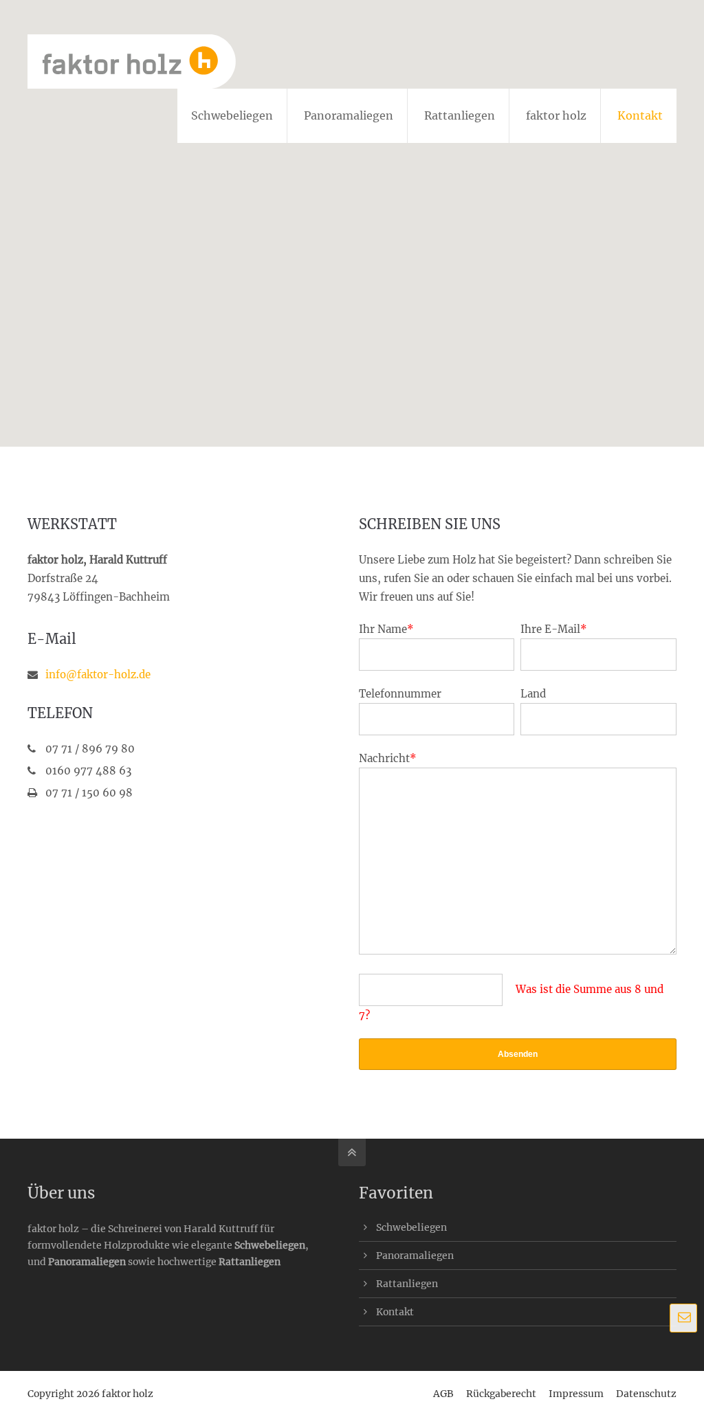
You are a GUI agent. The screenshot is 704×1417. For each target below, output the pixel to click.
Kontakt (395, 1312)
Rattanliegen (249, 1262)
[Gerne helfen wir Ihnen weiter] (683, 1318)
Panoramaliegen (87, 1262)
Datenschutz (646, 1393)
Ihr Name (386, 629)
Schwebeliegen (269, 1245)
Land (533, 693)
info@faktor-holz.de (98, 674)
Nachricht (388, 758)
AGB (443, 1393)
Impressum (576, 1393)
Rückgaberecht (501, 1393)
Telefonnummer (400, 693)
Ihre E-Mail (553, 629)
